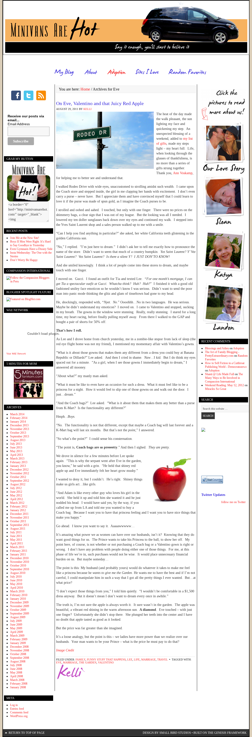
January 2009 (18, 643)
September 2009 (19, 613)
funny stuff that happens (106, 659)
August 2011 (17, 528)
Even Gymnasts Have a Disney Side (31, 249)
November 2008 (19, 650)
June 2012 (16, 491)
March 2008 (17, 680)
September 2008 (19, 658)
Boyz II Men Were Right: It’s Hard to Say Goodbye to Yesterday (30, 243)
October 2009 (18, 610)
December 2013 (19, 425)
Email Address (19, 124)
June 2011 (16, 536)
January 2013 (18, 466)
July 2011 (16, 532)
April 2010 (16, 587)
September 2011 (19, 525)
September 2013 (19, 436)
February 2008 (18, 683)
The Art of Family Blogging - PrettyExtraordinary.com (222, 353)
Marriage (148, 659)
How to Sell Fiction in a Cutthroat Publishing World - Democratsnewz (226, 364)
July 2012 (16, 488)
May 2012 (16, 495)
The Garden (87, 662)
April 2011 (16, 543)
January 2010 (18, 598)
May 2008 (16, 672)
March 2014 (17, 414)
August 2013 (17, 440)
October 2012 (18, 477)
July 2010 (16, 576)
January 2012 (18, 510)
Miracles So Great (215, 389)
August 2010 (17, 573)
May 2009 (16, 628)
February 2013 (18, 462)
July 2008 (16, 665)
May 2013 (16, 451)
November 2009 (19, 606)
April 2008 (16, 676)
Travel (162, 659)
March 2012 (17, 503)
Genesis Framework (230, 733)
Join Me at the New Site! (24, 238)
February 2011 (18, 551)
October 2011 (18, 521)
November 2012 (19, 473)
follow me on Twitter (233, 502)
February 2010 (18, 595)
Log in (14, 705)
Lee (129, 659)
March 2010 (17, 591)
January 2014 (18, 421)
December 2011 (19, 514)
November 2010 (19, 562)
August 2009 (17, 617)
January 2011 (18, 554)
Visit (16, 353)
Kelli (87, 108)
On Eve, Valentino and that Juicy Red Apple (100, 103)
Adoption (238, 348)
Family (80, 659)
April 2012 (16, 499)
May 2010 (16, 584)
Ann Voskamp (182, 173)
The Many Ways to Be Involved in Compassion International (224, 377)
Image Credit (65, 650)
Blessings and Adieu (217, 348)
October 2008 (18, 654)
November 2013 (19, 429)
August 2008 (17, 661)
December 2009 (19, 602)
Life (137, 659)
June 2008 (16, 669)
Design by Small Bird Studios (167, 733)
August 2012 (17, 484)
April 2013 (16, 455)
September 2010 (19, 569)
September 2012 (19, 480)
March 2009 (17, 635)
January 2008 (18, 687)
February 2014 (18, 418)
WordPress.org (19, 716)
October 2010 (18, 565)
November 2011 (19, 517)
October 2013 (18, 432)
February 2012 (18, 506)
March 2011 (17, 547)
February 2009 (18, 639)
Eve (59, 662)
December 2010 (19, 558)
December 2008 (19, 646)
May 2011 (16, 539)
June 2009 (16, 624)
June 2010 (16, 580)
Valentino (106, 662)
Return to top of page (27, 733)
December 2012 (19, 469)
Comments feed (19, 712)
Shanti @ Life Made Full (219, 374)
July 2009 (16, 621)
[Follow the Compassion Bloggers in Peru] (28, 281)
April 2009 (16, 632)
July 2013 (16, 443)
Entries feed (17, 708)
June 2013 (16, 447)
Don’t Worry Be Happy (24, 260)
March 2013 (17, 458)
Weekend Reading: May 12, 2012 (224, 385)
